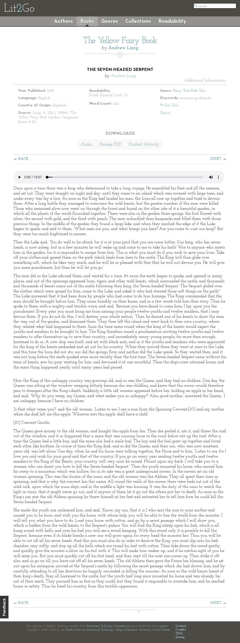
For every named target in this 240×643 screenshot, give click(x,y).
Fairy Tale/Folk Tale (189, 91)
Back (24, 159)
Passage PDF (111, 144)
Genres (109, 21)
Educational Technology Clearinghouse (108, 626)
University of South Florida (154, 629)
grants (164, 626)
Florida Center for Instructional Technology (89, 629)
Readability (172, 21)
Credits (181, 630)
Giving (180, 637)
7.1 (126, 95)
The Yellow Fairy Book (120, 41)
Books (87, 21)
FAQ (179, 633)
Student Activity (144, 144)
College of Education (126, 629)
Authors (63, 21)
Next (215, 159)
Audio (86, 144)
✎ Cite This (169, 105)
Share (164, 113)
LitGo (19, 9)
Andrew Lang (123, 48)
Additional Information (205, 81)
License (181, 626)
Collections (138, 21)
